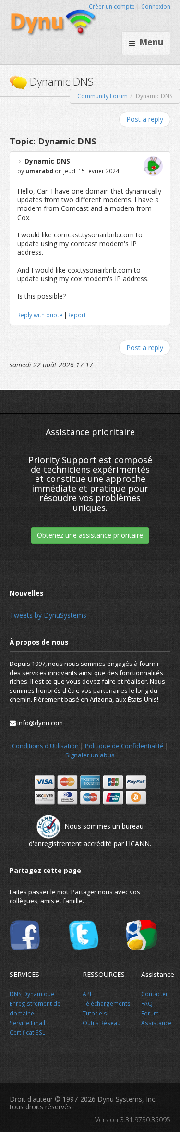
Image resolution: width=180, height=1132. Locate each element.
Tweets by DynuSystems (48, 615)
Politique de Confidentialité (124, 746)
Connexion (155, 6)
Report (76, 315)
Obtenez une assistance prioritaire (90, 535)
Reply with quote (39, 315)
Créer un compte (112, 6)
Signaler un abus (90, 755)
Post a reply (144, 119)
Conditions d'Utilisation (45, 746)
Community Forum (102, 96)
